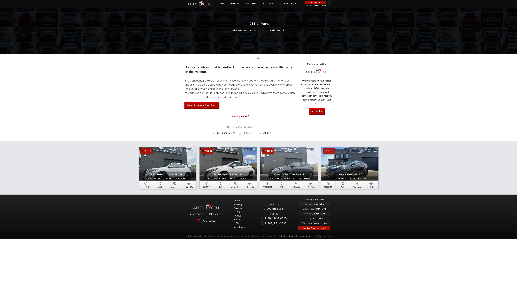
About (272, 4)
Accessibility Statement (300, 236)
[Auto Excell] (199, 4)
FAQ (264, 4)
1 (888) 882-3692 (315, 6)
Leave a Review (237, 227)
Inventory (233, 4)
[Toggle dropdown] (241, 4)
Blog (294, 4)
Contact (283, 4)
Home (222, 4)
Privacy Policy (280, 236)
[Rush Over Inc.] (322, 236)
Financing (250, 4)
